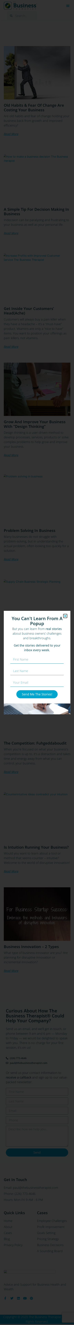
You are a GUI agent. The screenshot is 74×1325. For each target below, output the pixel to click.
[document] (37, 662)
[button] (65, 616)
